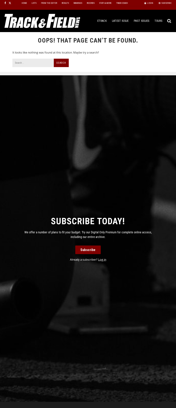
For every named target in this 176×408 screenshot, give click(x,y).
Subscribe (88, 250)
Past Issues (142, 20)
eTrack (102, 20)
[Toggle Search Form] (169, 21)
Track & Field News (42, 21)
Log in (102, 259)
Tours (159, 20)
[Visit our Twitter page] (10, 3)
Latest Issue (120, 20)
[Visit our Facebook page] (5, 3)
